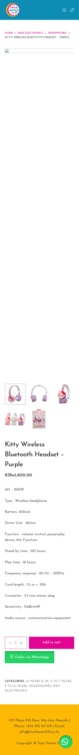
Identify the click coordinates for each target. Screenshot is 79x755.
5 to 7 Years (60, 681)
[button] (39, 657)
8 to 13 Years (16, 686)
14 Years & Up (37, 681)
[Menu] (72, 10)
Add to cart (52, 642)
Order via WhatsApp (32, 657)
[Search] (64, 10)
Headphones (40, 686)
